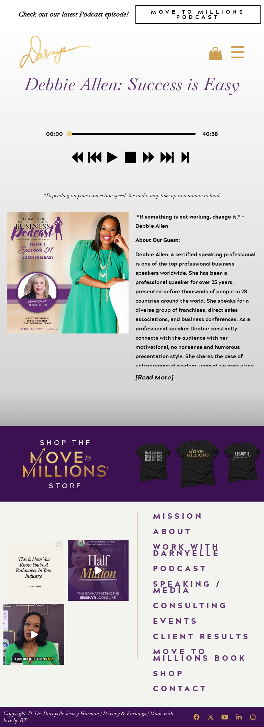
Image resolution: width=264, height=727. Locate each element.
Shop (168, 673)
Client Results (201, 636)
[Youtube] (225, 717)
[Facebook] (196, 717)
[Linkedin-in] (239, 717)
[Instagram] (253, 717)
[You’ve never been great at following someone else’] (33, 570)
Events (175, 620)
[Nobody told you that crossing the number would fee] (98, 570)
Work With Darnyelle (186, 550)
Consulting (190, 605)
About (172, 531)
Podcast (180, 568)
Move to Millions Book (200, 654)
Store (66, 485)
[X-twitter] (211, 717)
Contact (180, 688)
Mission (178, 515)
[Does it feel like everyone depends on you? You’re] (33, 634)
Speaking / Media (187, 587)
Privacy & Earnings (124, 713)
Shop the (66, 442)
